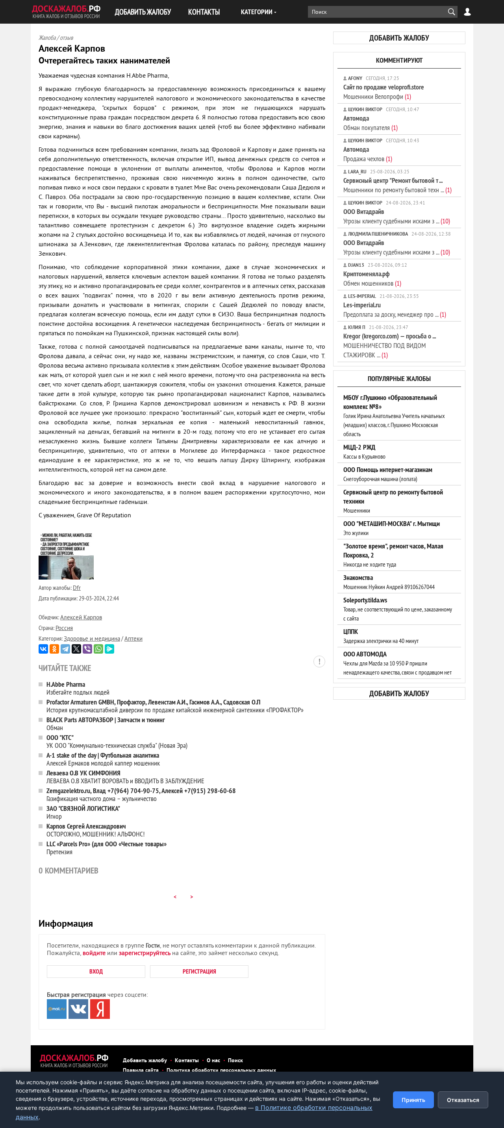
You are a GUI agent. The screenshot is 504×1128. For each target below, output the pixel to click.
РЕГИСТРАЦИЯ (199, 971)
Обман (105, 723)
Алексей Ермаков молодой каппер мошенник (103, 759)
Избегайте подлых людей (77, 688)
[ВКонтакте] (43, 649)
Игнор (83, 812)
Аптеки (133, 639)
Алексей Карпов (81, 618)
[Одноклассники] (54, 649)
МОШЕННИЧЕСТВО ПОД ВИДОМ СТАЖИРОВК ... (389, 345)
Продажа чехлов (367, 154)
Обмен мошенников (372, 278)
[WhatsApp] (98, 649)
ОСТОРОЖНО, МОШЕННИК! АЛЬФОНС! (95, 829)
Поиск (235, 1060)
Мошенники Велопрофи (383, 91)
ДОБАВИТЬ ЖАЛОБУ (143, 12)
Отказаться (463, 1099)
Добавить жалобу (145, 1060)
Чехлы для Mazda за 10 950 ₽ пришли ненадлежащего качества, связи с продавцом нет (397, 663)
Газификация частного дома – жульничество (141, 794)
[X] (76, 649)
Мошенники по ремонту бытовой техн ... (397, 185)
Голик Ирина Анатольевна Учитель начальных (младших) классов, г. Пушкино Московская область (394, 416)
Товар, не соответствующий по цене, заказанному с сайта (397, 609)
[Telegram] (65, 649)
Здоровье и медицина (92, 639)
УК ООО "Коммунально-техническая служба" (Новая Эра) (116, 741)
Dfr (77, 588)
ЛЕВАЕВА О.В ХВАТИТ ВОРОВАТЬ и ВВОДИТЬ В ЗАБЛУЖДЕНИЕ (125, 776)
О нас (213, 1060)
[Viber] (87, 649)
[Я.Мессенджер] (109, 649)
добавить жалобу (399, 38)
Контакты (187, 1060)
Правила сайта (141, 1070)
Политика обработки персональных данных (221, 1070)
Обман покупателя (370, 122)
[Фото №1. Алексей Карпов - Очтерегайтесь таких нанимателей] (66, 578)
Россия (64, 628)
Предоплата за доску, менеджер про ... (394, 309)
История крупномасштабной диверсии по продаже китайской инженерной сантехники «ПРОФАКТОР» (175, 705)
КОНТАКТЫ (204, 12)
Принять (413, 1099)
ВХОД (96, 971)
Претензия (106, 847)
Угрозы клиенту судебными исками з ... (396, 216)
